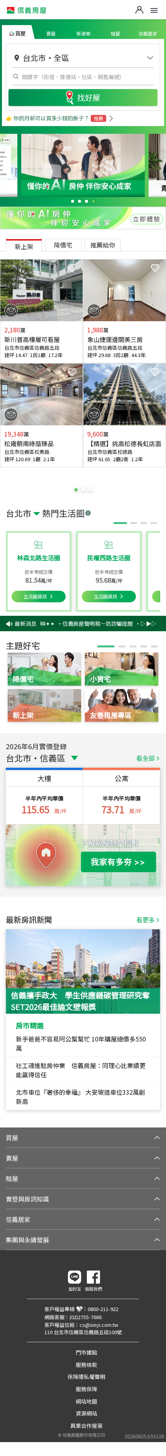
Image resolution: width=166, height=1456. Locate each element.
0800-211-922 (103, 1309)
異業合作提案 (86, 1425)
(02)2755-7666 (85, 1317)
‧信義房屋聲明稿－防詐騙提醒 (90, 623)
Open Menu (154, 10)
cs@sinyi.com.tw (99, 1324)
